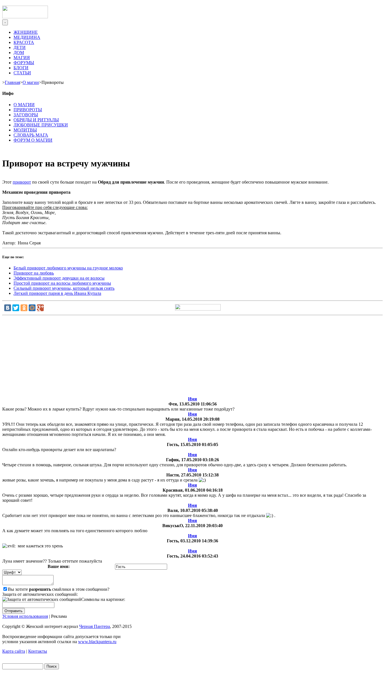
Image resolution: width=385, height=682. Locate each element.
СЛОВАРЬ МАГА (31, 135)
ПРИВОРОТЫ (28, 109)
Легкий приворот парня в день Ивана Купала (57, 293)
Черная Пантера (94, 626)
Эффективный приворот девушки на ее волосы (59, 278)
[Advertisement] (192, 357)
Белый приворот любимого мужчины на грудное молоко (68, 268)
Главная (12, 82)
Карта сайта (13, 651)
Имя (192, 398)
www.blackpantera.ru (97, 641)
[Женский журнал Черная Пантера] (25, 16)
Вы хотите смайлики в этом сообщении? (58, 589)
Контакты (37, 651)
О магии (31, 82)
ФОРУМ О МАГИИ (33, 140)
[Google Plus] (40, 307)
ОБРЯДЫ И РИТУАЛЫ (36, 119)
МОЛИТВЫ (25, 130)
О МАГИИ (24, 104)
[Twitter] (15, 307)
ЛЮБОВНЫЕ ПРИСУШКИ (41, 124)
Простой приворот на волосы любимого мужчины (62, 283)
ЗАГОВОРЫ (26, 114)
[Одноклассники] (24, 307)
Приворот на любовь (34, 273)
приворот (22, 182)
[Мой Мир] (32, 307)
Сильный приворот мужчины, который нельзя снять (64, 288)
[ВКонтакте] (7, 307)
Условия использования (25, 616)
